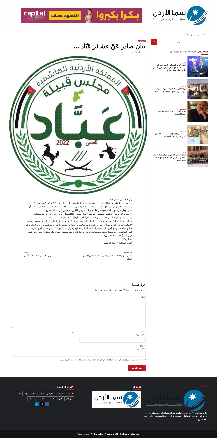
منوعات (31, 399)
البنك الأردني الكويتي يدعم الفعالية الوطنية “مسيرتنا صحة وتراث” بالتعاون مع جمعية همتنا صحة (169, 157)
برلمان (26, 393)
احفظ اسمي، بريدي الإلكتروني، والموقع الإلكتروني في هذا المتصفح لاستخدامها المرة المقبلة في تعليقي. (101, 359)
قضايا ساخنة (52, 399)
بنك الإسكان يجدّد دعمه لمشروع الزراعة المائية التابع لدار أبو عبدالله (107, 255)
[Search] (10, 34)
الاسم (74, 331)
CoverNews (82, 434)
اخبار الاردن (141, 41)
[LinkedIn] (37, 404)
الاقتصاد (183, 63)
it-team (143, 52)
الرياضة (33, 393)
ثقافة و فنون (17, 393)
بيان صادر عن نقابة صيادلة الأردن (37, 254)
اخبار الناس (182, 109)
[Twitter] (42, 404)
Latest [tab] (204, 51)
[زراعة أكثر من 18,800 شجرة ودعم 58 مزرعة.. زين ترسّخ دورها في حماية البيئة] (197, 89)
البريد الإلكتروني (141, 333)
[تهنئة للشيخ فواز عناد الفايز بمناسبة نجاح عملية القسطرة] (197, 111)
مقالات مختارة (41, 399)
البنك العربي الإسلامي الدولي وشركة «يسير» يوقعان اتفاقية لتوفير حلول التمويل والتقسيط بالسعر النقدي (169, 68)
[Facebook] (47, 404)
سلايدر (61, 399)
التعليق (142, 297)
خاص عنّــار (70, 399)
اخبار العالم (60, 393)
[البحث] (154, 42)
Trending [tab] (177, 51)
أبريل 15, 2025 (130, 52)
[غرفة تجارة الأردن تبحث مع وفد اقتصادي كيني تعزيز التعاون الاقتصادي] (197, 134)
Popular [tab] (191, 51)
